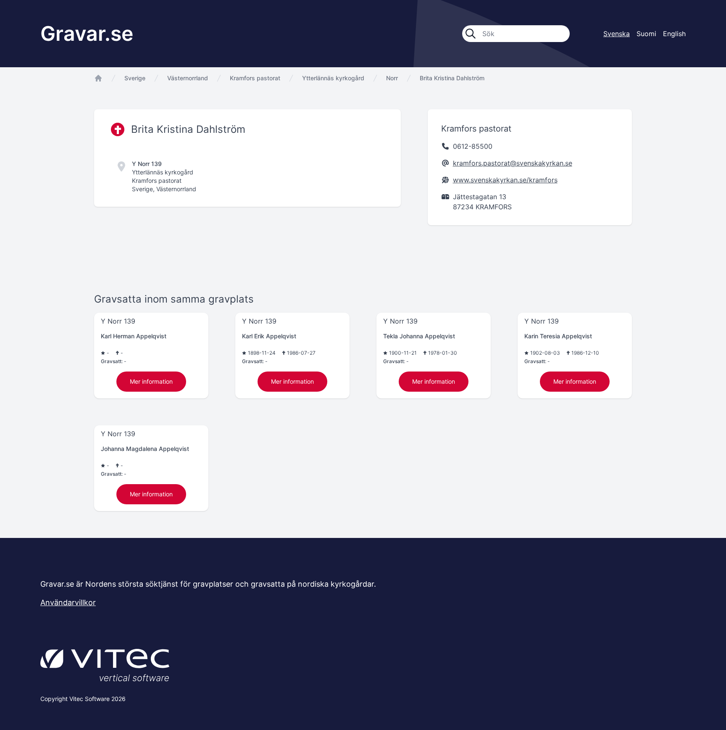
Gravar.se (86, 33)
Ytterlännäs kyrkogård (333, 78)
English (674, 33)
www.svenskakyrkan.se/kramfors (505, 180)
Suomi (646, 33)
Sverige (134, 78)
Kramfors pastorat (255, 78)
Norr (392, 78)
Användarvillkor (68, 602)
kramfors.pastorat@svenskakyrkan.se (512, 163)
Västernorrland (187, 78)
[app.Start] (98, 78)
